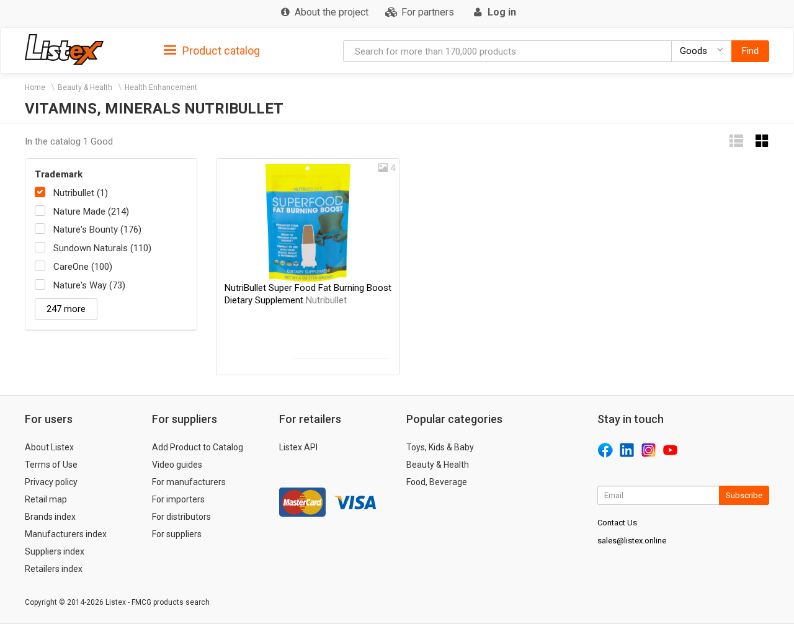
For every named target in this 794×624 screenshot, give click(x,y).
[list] (736, 141)
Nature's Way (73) (89, 285)
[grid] (762, 141)
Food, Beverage (436, 482)
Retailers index (54, 569)
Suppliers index (54, 551)
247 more (66, 308)
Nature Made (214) (91, 211)
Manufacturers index (66, 534)
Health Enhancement (161, 87)
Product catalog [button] (220, 50)
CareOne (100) (82, 266)
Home (35, 87)
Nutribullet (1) (80, 192)
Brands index (50, 517)
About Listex (49, 447)
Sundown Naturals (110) (102, 248)
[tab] (212, 50)
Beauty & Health (85, 87)
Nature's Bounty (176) (97, 229)
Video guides (177, 465)
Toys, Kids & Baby (440, 447)
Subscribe (744, 495)
